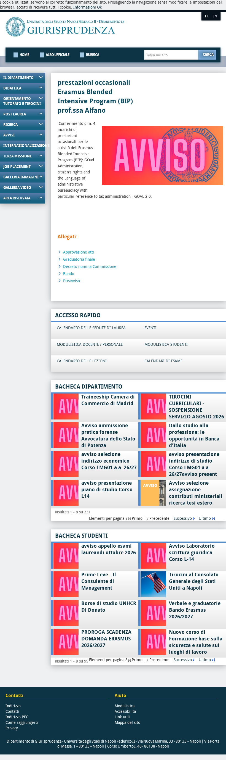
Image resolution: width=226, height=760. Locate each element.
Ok (99, 7)
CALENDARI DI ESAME (163, 361)
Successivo (183, 518)
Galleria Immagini (21, 177)
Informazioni (84, 7)
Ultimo (205, 518)
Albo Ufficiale (57, 55)
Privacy (12, 728)
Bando (68, 273)
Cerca (208, 54)
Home (24, 55)
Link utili (122, 717)
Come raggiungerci (22, 722)
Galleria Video (17, 188)
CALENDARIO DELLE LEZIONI (82, 361)
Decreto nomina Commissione (89, 266)
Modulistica (124, 706)
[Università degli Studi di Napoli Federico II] (102, 31)
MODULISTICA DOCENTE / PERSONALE (90, 344)
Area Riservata (16, 198)
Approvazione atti (78, 252)
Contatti (12, 711)
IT (206, 16)
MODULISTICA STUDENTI (166, 344)
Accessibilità (125, 711)
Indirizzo (13, 706)
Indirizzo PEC (17, 717)
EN (214, 16)
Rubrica (92, 55)
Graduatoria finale (79, 259)
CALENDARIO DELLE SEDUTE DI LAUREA (91, 328)
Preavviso (71, 281)
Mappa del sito (127, 722)
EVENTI (150, 328)
